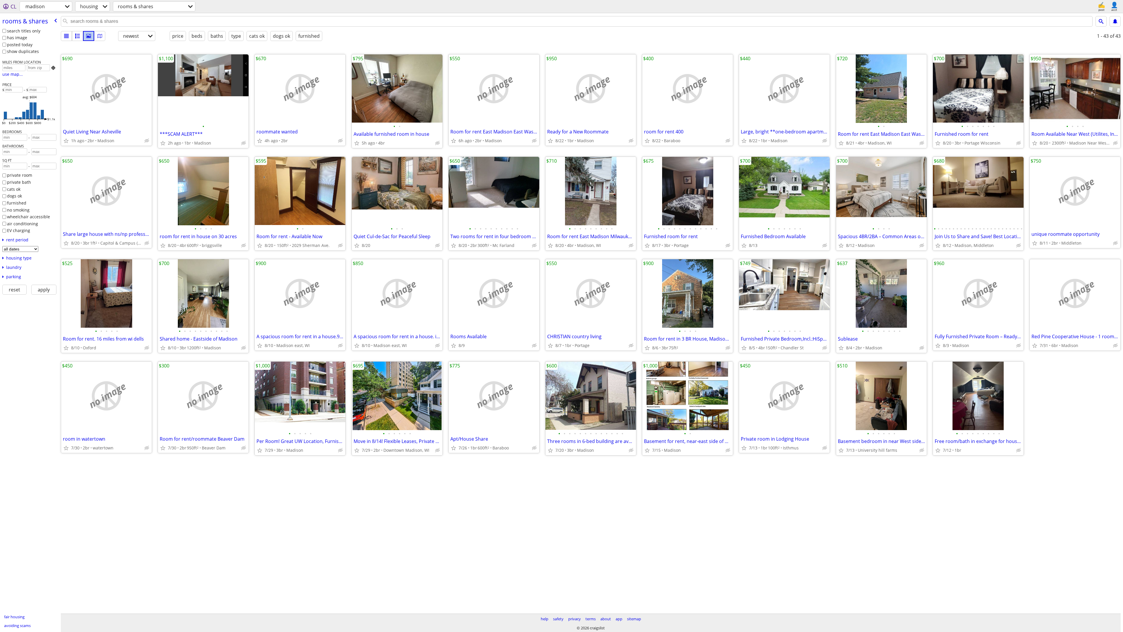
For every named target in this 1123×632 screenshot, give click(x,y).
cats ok (13, 189)
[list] (66, 36)
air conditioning (22, 223)
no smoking (18, 210)
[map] (99, 36)
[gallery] (88, 36)
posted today (19, 44)
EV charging (18, 230)
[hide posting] (146, 140)
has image (17, 37)
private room (19, 175)
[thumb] (77, 36)
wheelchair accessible (28, 216)
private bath (19, 182)
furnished (16, 203)
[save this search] (1115, 21)
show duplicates (23, 51)
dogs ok (14, 196)
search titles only (23, 31)
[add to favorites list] (66, 140)
